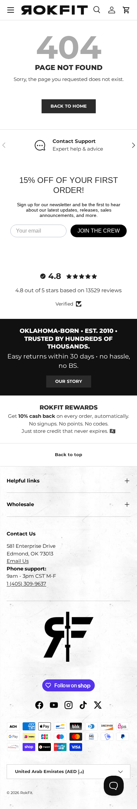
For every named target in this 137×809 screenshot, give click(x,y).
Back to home (69, 106)
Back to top (68, 454)
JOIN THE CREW (98, 231)
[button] (126, 10)
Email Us (18, 561)
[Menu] (10, 10)
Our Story (68, 381)
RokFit (26, 792)
